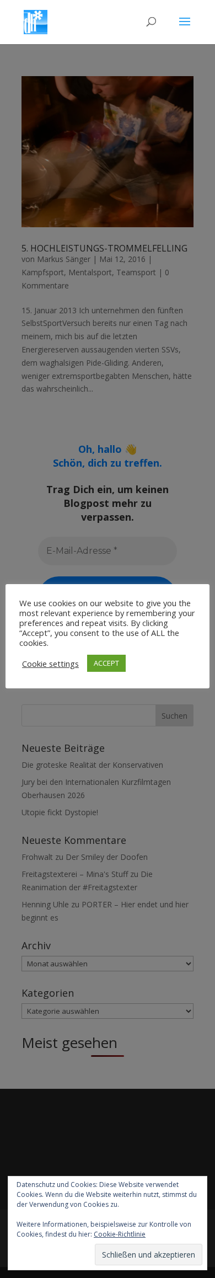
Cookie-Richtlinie (120, 1234)
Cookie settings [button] (50, 664)
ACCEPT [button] (106, 663)
